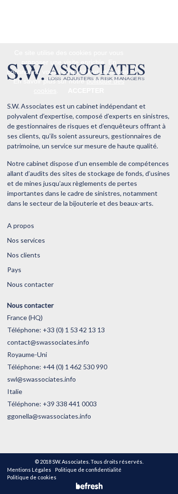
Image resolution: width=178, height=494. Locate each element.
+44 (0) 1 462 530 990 (75, 367)
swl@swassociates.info (41, 379)
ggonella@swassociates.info (49, 416)
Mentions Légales (29, 470)
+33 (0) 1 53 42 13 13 (74, 330)
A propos (20, 225)
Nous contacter (30, 284)
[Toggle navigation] (147, 21)
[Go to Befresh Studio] (89, 486)
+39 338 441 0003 (70, 404)
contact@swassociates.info (48, 342)
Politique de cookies (31, 477)
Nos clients (23, 255)
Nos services (26, 240)
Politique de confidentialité (88, 470)
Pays (14, 269)
